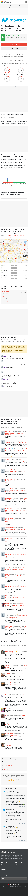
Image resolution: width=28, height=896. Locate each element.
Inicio (2, 5)
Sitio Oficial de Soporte (9, 769)
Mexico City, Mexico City (20, 442)
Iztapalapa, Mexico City (20, 499)
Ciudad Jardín (16, 235)
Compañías (7, 5)
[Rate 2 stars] (11, 780)
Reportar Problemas (15, 44)
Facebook (17, 867)
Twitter (16, 864)
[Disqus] (14, 370)
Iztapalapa (16, 237)
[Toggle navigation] (26, 2)
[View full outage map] (14, 251)
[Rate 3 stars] (14, 780)
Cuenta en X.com (8, 765)
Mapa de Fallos (15, 48)
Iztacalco (10, 235)
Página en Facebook (8, 767)
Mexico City (23, 235)
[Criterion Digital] (14, 884)
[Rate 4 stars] (16, 780)
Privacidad (3, 869)
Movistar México (15, 5)
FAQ (2, 867)
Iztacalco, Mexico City (18, 450)
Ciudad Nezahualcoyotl (6, 237)
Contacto (3, 871)
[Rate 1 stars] (9, 780)
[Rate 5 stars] (19, 780)
